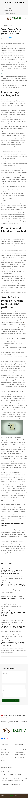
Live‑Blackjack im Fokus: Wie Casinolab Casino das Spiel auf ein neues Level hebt (13, 585)
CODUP (12, 795)
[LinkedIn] (5, 738)
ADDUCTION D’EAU (20, 757)
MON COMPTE (5, 760)
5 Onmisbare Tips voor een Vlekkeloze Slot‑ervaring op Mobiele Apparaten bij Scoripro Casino (12, 644)
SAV (2, 757)
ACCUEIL (3, 749)
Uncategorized (6, 38)
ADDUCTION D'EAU (8, 13)
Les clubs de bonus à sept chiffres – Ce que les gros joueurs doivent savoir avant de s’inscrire (14, 614)
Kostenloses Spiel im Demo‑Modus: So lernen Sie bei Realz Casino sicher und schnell (12, 598)
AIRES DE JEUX (7, 10)
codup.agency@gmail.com (9, 37)
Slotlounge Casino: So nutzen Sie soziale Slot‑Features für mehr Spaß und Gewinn (13, 627)
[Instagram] (7, 738)
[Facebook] (2, 738)
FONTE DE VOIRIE (8, 8)
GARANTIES (4, 755)
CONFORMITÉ (5, 752)
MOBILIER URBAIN (8, 6)
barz (24, 322)
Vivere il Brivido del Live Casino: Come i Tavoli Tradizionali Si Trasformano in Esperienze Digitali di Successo (12, 572)
